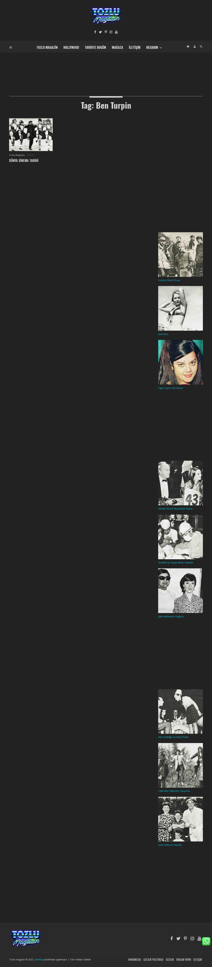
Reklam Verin (183, 960)
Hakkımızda (134, 960)
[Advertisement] (106, 68)
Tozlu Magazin (47, 47)
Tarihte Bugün (95, 47)
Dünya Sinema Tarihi (23, 160)
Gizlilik (170, 960)
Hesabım (152, 47)
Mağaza (117, 47)
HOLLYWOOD (71, 47)
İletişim (134, 47)
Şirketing (39, 959)
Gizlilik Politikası (153, 960)
